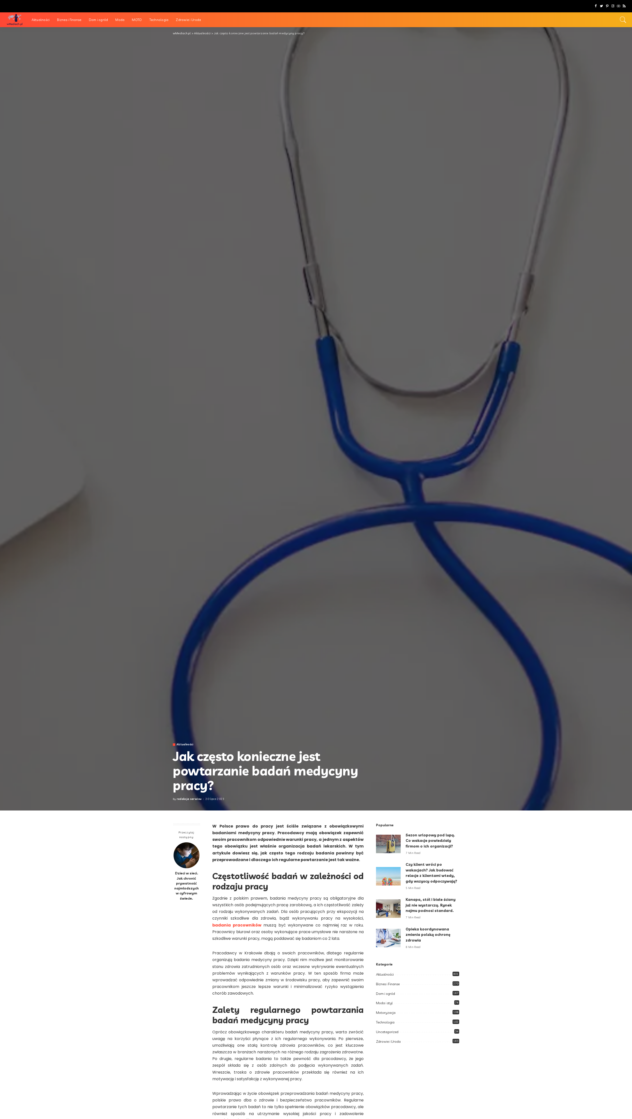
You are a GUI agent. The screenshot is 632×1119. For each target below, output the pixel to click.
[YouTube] (618, 6)
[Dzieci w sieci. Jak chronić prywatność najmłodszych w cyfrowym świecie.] (186, 855)
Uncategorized (387, 1032)
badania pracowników (236, 925)
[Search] (623, 19)
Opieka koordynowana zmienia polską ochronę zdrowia (428, 935)
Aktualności (185, 744)
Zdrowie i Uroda (388, 1041)
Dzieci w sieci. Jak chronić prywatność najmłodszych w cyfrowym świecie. (186, 885)
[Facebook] (596, 6)
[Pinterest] (607, 6)
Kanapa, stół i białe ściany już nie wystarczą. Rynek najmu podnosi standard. (430, 905)
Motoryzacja (385, 1012)
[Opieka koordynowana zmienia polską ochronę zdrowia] (388, 938)
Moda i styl (384, 1003)
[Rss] (624, 6)
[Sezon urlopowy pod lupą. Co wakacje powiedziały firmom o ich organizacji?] (388, 844)
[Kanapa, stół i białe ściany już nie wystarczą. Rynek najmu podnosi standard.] (388, 908)
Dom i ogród (385, 993)
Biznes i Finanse (388, 984)
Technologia (385, 1022)
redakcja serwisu (189, 799)
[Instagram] (613, 6)
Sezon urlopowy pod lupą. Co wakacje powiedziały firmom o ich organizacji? (430, 841)
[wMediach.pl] (14, 19)
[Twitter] (601, 6)
